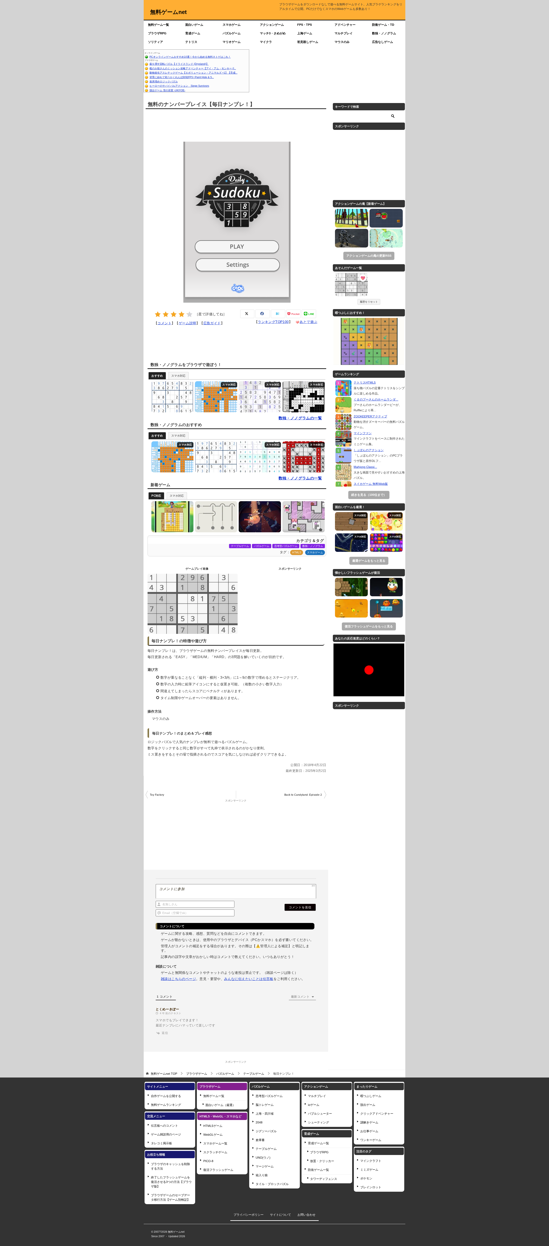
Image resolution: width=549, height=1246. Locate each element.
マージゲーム (265, 1166)
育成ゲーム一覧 (318, 1143)
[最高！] (189, 314)
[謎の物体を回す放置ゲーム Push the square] (351, 521)
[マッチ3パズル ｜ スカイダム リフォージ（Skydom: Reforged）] (386, 542)
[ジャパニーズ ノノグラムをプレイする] (171, 516)
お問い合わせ (306, 1214)
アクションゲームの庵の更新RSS (368, 255)
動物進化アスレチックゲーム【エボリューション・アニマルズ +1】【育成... (193, 72)
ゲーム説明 (187, 323)
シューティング (318, 1122)
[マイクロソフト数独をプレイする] (171, 396)
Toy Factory (157, 794)
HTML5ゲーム (212, 1126)
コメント (164, 323)
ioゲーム (313, 1104)
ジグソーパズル (266, 1131)
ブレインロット (370, 1187)
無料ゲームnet (168, 12)
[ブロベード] (386, 218)
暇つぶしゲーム (370, 1096)
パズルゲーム (232, 33)
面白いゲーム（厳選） (220, 1105)
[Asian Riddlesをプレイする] (302, 456)
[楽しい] (181, 314)
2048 (259, 1122)
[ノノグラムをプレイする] (302, 396)
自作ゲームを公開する (166, 1096)
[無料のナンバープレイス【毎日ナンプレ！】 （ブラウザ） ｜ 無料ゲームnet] (351, 285)
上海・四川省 (265, 1113)
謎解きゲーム (369, 1122)
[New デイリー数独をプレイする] (259, 456)
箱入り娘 (262, 1175)
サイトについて (280, 1214)
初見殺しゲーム (307, 42)
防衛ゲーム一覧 (318, 1170)
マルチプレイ (344, 33)
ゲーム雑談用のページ (166, 1134)
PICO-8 (208, 1161)
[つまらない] (157, 314)
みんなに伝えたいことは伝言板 (248, 979)
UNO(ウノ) (263, 1157)
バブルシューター (320, 1113)
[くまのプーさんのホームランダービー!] (343, 405)
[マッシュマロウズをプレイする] (302, 516)
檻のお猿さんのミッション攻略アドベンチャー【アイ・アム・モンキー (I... (192, 68)
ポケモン (366, 1178)
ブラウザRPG (157, 33)
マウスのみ (342, 42)
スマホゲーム (232, 24)
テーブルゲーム (240, 546)
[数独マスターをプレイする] (259, 396)
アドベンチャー (345, 24)
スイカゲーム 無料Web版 (371, 484)
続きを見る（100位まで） (368, 494)
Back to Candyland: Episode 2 (303, 794)
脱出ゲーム (367, 1104)
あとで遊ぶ (308, 322)
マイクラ (266, 42)
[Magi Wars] (351, 608)
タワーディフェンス (323, 1179)
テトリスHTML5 (365, 382)
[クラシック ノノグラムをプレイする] (215, 396)
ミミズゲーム (369, 1169)
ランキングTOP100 (273, 322)
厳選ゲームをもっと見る (368, 560)
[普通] (173, 314)
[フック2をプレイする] (215, 516)
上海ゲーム (304, 33)
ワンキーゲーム (370, 1140)
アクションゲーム (272, 24)
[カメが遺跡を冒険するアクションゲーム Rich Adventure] (351, 587)
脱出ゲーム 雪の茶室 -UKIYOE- (167, 90)
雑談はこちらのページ (178, 979)
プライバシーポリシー (249, 1214)
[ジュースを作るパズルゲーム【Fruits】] (386, 608)
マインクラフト (370, 1161)
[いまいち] (165, 314)
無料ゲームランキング (166, 1104)
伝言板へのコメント (164, 1125)
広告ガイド (212, 323)
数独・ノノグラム (384, 33)
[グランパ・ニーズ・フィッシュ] (386, 238)
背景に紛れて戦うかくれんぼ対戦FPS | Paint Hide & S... (181, 77)
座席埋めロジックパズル (163, 81)
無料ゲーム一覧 (158, 24)
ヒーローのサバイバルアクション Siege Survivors (179, 85)
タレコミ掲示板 (161, 1143)
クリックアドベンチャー (376, 1113)
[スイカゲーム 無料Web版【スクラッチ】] (386, 521)
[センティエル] (351, 238)
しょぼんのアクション (369, 450)
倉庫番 (260, 1140)
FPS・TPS (304, 24)
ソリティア (155, 42)
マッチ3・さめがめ (273, 33)
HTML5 (296, 552)
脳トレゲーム (265, 1104)
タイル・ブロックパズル (272, 1184)
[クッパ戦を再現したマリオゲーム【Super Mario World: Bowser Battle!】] (386, 587)
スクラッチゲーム (215, 1152)
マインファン (363, 433)
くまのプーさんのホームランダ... (376, 399)
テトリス (191, 42)
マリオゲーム (232, 42)
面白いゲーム (194, 24)
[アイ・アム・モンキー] (351, 218)
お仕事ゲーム (369, 1131)
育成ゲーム (192, 33)
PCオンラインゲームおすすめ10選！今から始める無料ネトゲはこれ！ (190, 56)
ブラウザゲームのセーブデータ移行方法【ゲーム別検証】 (170, 1197)
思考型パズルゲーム (285, 546)
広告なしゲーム (382, 42)
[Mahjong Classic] (343, 472)
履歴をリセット (369, 301)
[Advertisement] (327, 70)
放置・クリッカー (322, 1161)
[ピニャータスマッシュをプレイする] (259, 516)
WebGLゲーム (213, 1134)
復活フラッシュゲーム (218, 1170)
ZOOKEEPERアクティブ (370, 416)
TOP (164, 1073)
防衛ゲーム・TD (383, 24)
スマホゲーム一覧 (215, 1143)
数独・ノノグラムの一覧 (300, 418)
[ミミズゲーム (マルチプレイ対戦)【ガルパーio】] (351, 542)
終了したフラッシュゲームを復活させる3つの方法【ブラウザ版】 (171, 1182)
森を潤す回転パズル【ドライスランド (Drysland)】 (179, 63)
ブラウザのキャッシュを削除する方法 (170, 1166)
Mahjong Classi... (365, 467)
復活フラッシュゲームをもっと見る (369, 626)
